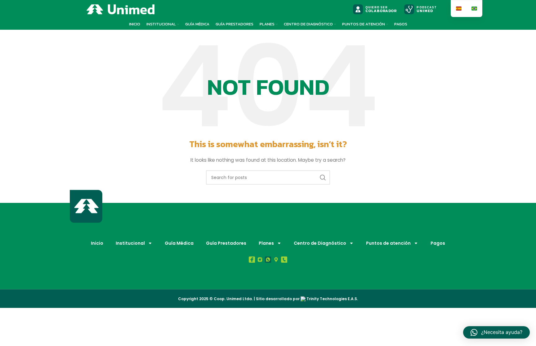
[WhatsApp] (268, 259)
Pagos (438, 243)
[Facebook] (252, 259)
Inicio (97, 243)
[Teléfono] (284, 259)
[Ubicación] (276, 259)
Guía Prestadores (226, 243)
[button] (496, 332)
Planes (266, 243)
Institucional (130, 243)
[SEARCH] (323, 177)
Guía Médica (179, 243)
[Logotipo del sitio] (120, 9)
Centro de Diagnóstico (320, 243)
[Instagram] (260, 259)
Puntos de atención (388, 243)
